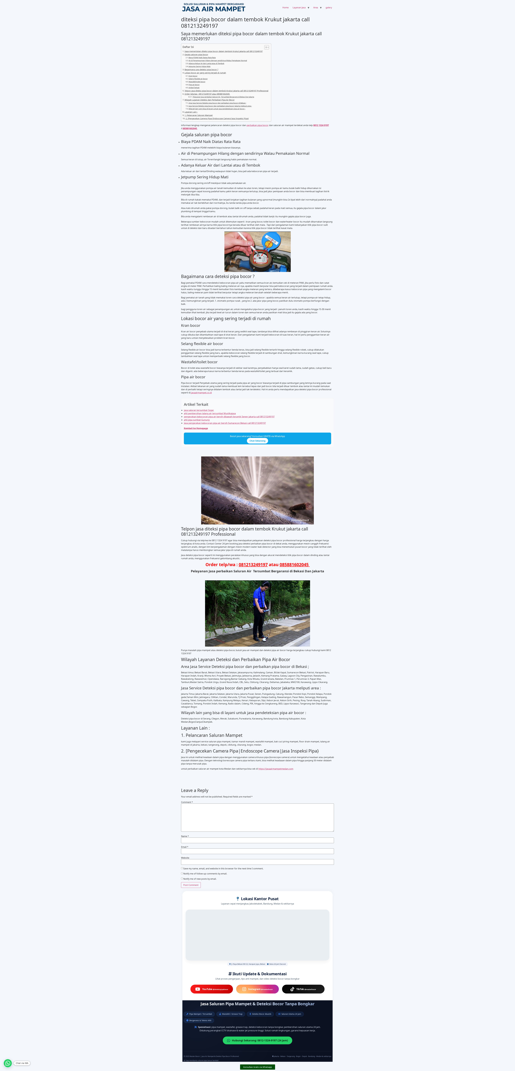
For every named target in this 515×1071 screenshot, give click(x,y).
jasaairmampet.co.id (201, 392)
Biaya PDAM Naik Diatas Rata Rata (202, 57)
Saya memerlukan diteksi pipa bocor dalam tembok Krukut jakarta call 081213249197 (224, 51)
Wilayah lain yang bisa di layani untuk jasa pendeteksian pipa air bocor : (217, 109)
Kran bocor (193, 76)
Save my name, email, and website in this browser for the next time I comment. (223, 868)
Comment (187, 802)
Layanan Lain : (191, 112)
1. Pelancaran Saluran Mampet (199, 115)
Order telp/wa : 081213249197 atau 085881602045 (207, 94)
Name (185, 836)
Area (315, 7)
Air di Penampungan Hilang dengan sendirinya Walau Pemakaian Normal (218, 60)
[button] (8, 1063)
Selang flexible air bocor (198, 79)
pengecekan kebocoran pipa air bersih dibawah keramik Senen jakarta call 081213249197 (229, 416)
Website (185, 858)
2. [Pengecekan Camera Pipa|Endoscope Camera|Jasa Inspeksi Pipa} (217, 118)
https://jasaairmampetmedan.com (275, 768)
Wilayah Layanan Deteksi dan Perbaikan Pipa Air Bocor (210, 100)
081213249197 (253, 564)
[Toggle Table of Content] (265, 47)
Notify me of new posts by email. (199, 879)
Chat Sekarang (257, 440)
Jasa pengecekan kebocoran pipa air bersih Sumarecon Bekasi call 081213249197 (225, 423)
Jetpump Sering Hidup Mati (199, 66)
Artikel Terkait (194, 87)
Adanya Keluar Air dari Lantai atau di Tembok (206, 63)
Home (285, 7)
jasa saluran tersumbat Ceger (199, 410)
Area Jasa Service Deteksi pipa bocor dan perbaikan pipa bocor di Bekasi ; (217, 103)
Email (184, 847)
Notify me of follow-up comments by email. (205, 874)
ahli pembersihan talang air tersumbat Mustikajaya (210, 413)
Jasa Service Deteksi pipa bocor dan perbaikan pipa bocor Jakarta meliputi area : (220, 106)
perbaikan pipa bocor (257, 125)
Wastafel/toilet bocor (197, 81)
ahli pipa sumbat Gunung (197, 419)
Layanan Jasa (299, 7)
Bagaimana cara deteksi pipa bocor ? (201, 69)
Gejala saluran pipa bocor (196, 54)
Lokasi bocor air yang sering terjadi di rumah (205, 72)
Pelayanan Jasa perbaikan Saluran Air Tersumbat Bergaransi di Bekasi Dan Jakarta (223, 97)
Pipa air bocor (194, 84)
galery (329, 7)
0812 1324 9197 (321, 125)
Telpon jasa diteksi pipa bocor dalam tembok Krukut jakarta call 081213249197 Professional (226, 90)
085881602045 (190, 128)
